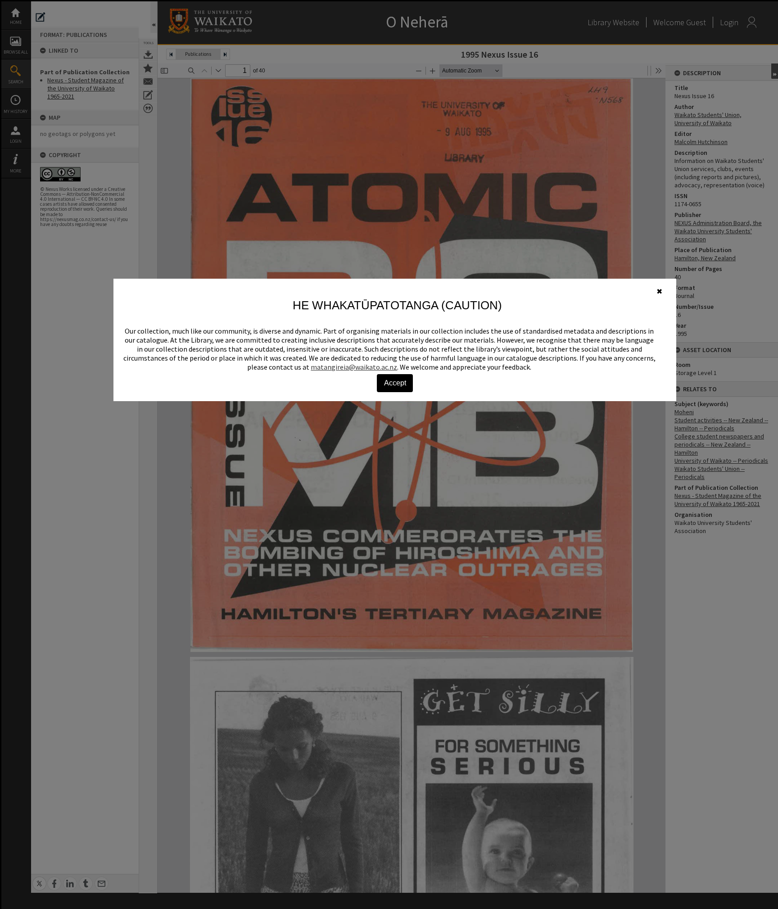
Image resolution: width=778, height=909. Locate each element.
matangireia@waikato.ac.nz (354, 366)
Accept (395, 383)
